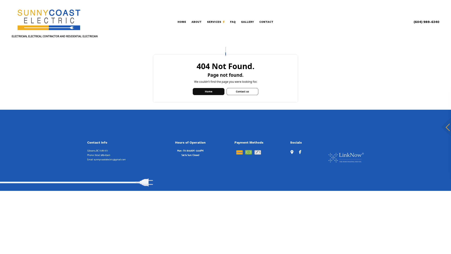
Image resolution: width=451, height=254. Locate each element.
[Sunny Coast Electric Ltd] (49, 19)
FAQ (233, 21)
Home (182, 21)
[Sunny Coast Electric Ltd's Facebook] (300, 152)
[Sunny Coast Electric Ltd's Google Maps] (292, 152)
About (196, 21)
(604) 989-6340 (426, 22)
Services (214, 21)
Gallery (247, 21)
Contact (266, 21)
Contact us (242, 91)
